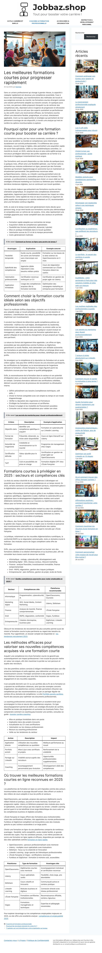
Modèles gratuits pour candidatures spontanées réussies (85, 179)
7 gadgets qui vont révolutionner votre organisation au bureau (26, 928)
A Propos (22, 940)
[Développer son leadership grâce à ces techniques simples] (86, 193)
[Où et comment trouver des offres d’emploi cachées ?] (86, 467)
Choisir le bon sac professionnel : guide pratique (83, 153)
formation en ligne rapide (37, 840)
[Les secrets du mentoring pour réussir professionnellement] (86, 320)
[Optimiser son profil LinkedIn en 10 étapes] (86, 444)
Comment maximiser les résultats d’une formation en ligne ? (86, 528)
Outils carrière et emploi (15, 22)
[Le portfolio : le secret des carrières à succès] (86, 245)
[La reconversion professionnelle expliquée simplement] (86, 92)
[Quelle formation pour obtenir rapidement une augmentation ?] (86, 392)
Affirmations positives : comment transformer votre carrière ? (86, 503)
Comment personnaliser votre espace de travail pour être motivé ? (86, 554)
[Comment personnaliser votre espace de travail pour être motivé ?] (86, 542)
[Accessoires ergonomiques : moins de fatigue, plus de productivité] (86, 418)
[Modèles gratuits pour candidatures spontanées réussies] (86, 167)
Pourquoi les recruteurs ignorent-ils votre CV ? (21, 926)
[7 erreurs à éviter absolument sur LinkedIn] (86, 346)
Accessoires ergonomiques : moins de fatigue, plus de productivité (86, 430)
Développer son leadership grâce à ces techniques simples (86, 205)
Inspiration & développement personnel (87, 22)
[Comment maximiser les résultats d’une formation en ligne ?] (86, 516)
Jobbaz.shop (59, 7)
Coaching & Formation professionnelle (39, 22)
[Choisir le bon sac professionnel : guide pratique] (86, 141)
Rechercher (79, 33)
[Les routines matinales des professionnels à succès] (86, 296)
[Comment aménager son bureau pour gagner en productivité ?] (86, 66)
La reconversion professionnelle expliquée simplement (85, 104)
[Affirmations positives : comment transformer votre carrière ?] (86, 491)
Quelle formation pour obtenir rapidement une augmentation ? (84, 404)
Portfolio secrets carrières (53, 694)
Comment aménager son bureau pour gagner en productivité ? (85, 78)
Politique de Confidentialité (38, 940)
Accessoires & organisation (63, 22)
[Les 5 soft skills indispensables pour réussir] (86, 118)
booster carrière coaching (20, 714)
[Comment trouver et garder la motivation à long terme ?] (86, 369)
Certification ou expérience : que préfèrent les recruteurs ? (86, 231)
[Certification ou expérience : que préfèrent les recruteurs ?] (86, 219)
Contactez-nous (10, 940)
